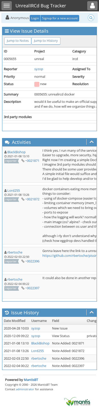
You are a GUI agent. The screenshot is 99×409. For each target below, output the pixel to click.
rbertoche (14, 252)
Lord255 (13, 190)
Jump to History (46, 40)
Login (35, 18)
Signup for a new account (60, 18)
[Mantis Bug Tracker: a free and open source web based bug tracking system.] (77, 401)
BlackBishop (16, 152)
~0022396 (32, 261)
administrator (25, 389)
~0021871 (32, 160)
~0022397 (32, 288)
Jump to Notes (18, 40)
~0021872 (32, 199)
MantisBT (31, 379)
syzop (38, 69)
